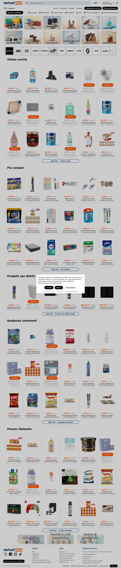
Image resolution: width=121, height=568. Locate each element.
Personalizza (70, 288)
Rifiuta (58, 288)
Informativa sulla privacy (72, 291)
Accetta (49, 288)
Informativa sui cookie (48, 291)
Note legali (60, 291)
